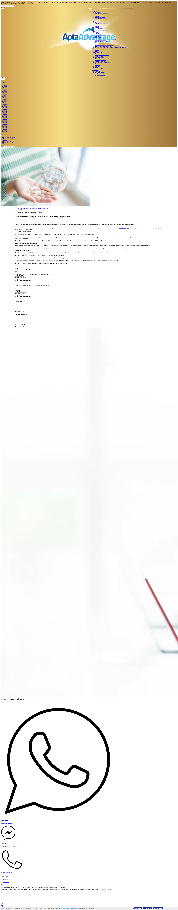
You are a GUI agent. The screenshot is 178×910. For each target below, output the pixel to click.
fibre (24, 229)
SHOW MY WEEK (19, 275)
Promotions (94, 63)
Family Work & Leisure (8, 142)
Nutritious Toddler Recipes (101, 41)
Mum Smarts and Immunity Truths (103, 62)
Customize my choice (158, 908)
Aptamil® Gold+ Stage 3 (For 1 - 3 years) (104, 45)
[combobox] (7, 146)
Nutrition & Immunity (100, 57)
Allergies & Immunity (100, 58)
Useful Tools (95, 70)
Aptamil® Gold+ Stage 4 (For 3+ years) (104, 46)
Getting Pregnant (99, 20)
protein (26, 229)
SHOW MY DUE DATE (20, 291)
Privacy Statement (70, 908)
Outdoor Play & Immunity (101, 60)
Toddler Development (100, 38)
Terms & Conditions (99, 68)
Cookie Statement (62, 908)
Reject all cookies (147, 908)
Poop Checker (98, 73)
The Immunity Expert (97, 52)
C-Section (94, 48)
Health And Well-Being (100, 15)
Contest (96, 67)
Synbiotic (97, 51)
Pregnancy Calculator (100, 75)
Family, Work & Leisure (100, 18)
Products (94, 42)
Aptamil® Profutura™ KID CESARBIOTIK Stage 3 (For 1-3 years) (111, 47)
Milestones (97, 27)
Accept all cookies (137, 908)
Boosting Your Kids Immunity (102, 55)
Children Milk (98, 37)
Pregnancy (94, 11)
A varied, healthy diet (124, 228)
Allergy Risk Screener (100, 72)
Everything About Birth (100, 17)
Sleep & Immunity (99, 56)
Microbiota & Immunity (100, 61)
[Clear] (14, 146)
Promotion (97, 66)
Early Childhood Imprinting (101, 13)
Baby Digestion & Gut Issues (101, 30)
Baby (93, 21)
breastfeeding (116, 241)
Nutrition (97, 16)
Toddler (94, 31)
